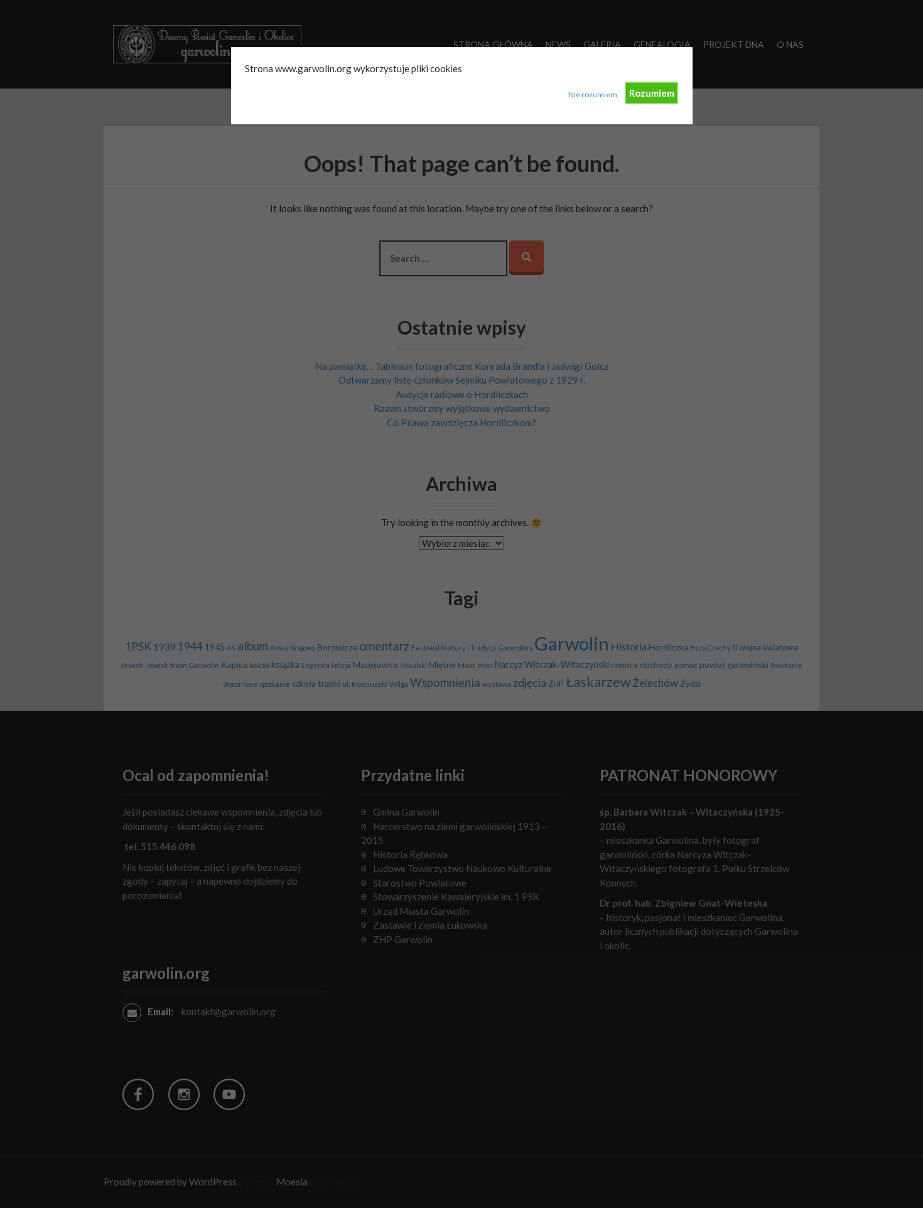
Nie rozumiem (592, 94)
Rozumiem (651, 93)
